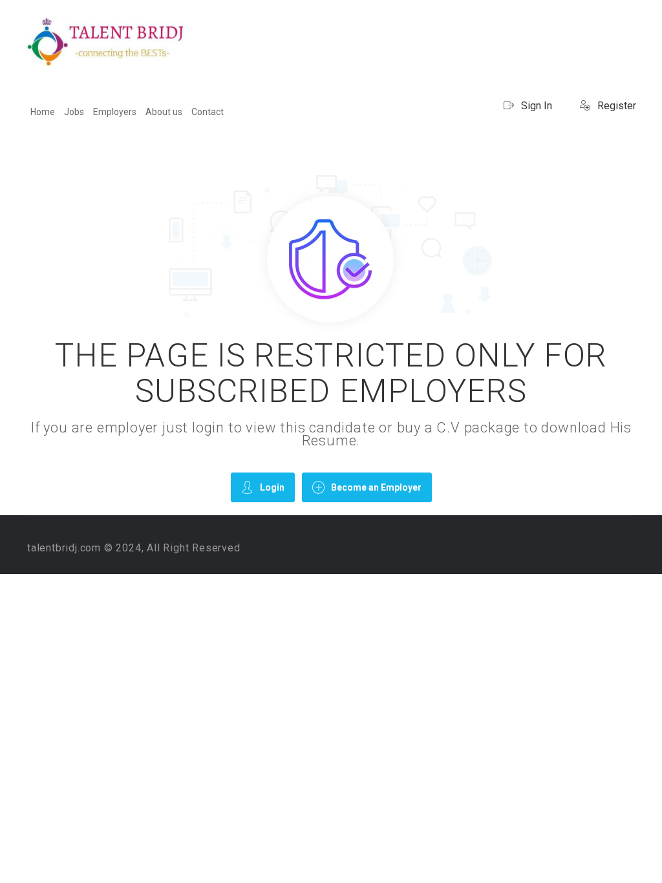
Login (272, 487)
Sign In (535, 106)
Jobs (74, 112)
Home (42, 112)
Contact (207, 112)
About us (163, 112)
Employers (114, 112)
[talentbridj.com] (106, 42)
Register (615, 106)
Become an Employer (376, 487)
